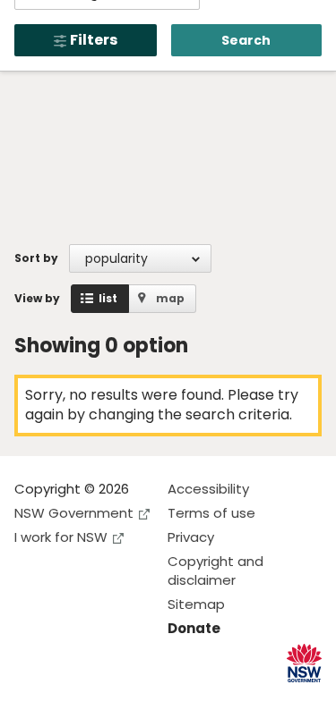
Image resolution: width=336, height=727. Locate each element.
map (170, 298)
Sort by (36, 258)
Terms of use (211, 512)
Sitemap (196, 604)
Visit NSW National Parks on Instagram (69, 698)
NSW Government (74, 512)
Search (246, 40)
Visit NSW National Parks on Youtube (108, 698)
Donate (194, 628)
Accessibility (208, 488)
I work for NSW (61, 537)
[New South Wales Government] (304, 663)
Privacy (191, 537)
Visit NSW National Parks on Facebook (30, 698)
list (108, 298)
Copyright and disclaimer (215, 570)
